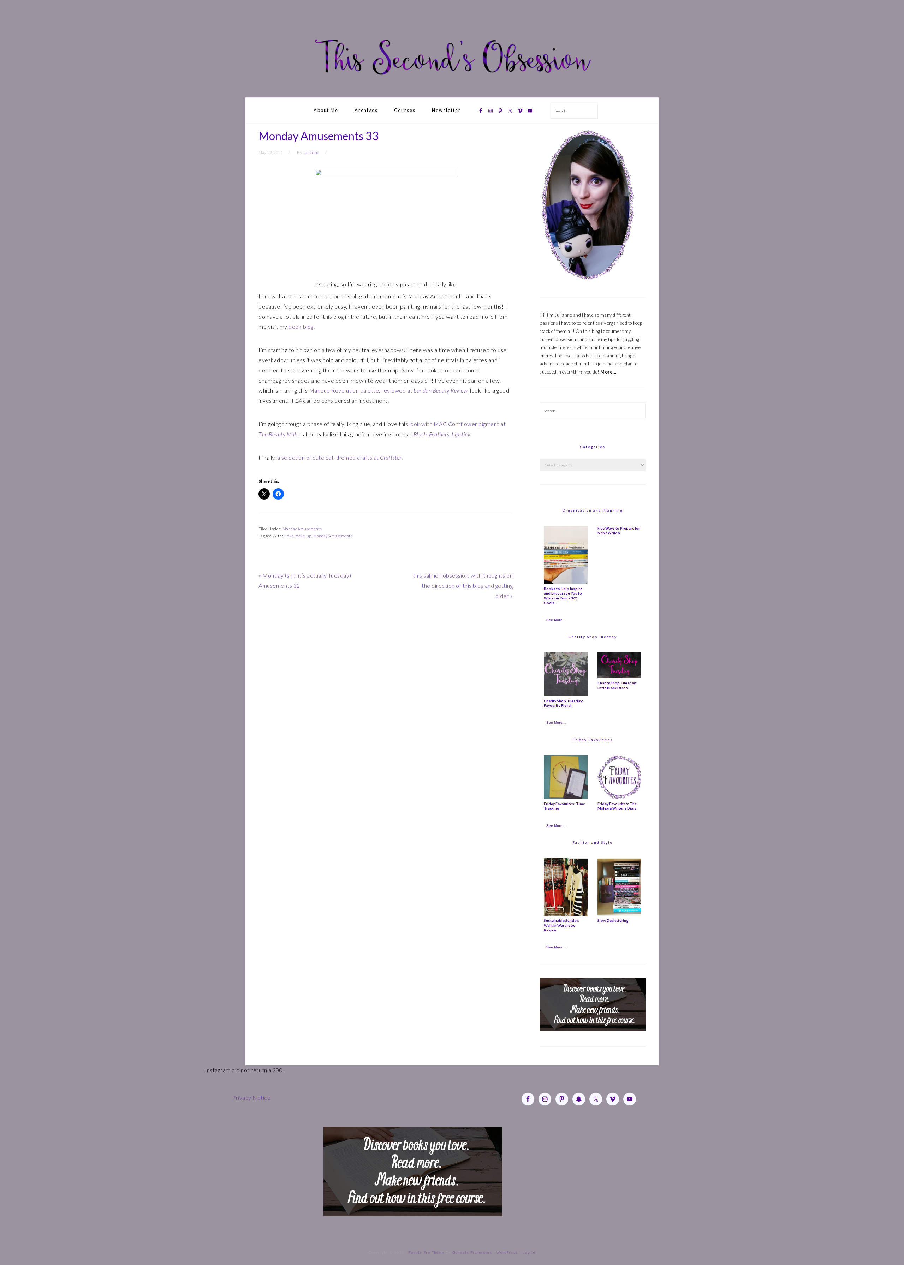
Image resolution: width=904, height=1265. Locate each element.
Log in (529, 1252)
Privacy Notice (251, 1097)
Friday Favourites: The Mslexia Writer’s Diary (617, 805)
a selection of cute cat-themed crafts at (339, 457)
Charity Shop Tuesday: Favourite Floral (563, 703)
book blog (301, 326)
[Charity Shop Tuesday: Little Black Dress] (619, 676)
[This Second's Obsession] (452, 89)
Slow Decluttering (613, 920)
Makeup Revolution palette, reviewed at (388, 390)
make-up (303, 535)
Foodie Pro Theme (427, 1252)
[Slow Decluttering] (619, 914)
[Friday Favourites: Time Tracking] (566, 797)
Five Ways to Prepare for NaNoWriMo (618, 530)
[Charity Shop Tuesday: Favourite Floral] (566, 694)
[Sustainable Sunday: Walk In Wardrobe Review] (566, 914)
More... (608, 372)
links (289, 535)
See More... (556, 620)
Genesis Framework (472, 1252)
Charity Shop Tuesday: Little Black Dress (617, 685)
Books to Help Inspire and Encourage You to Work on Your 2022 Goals (563, 595)
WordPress (507, 1252)
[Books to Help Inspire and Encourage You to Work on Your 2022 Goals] (566, 582)
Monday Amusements (302, 528)
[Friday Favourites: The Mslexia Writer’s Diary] (619, 797)
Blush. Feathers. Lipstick (442, 434)
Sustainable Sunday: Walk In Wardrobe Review (561, 925)
